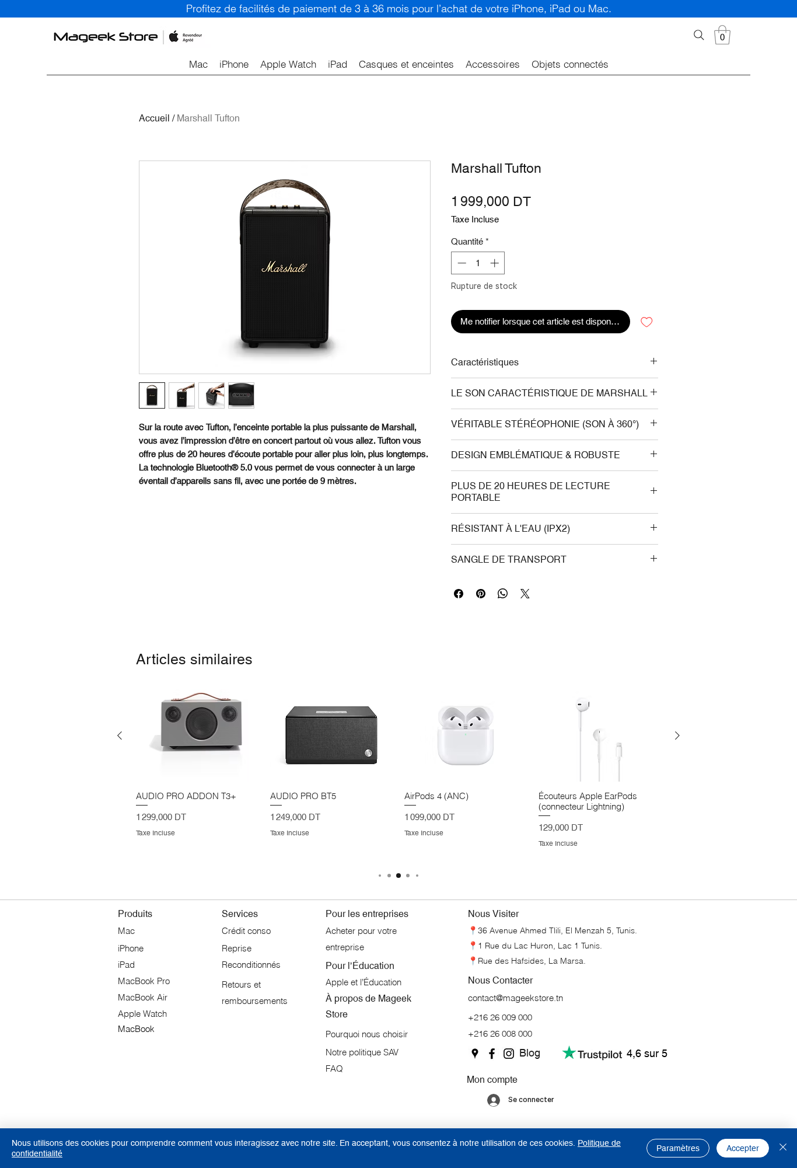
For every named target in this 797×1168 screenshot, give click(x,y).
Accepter (742, 1148)
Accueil (154, 118)
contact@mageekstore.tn (515, 997)
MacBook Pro (144, 980)
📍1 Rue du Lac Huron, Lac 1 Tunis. (535, 945)
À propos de (352, 998)
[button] (722, 34)
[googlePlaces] (475, 1054)
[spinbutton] (478, 263)
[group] (398, 774)
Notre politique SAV (362, 1052)
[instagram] (509, 1054)
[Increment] (496, 263)
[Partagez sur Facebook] (459, 594)
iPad (126, 964)
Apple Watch (142, 1013)
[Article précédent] (120, 735)
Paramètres (678, 1148)
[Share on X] (525, 594)
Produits (135, 913)
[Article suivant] (677, 735)
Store (337, 1014)
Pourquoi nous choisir (367, 1034)
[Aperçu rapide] (197, 735)
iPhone (132, 948)
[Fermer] (783, 1148)
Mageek (394, 998)
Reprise (238, 948)
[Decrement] (461, 263)
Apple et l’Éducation (363, 982)
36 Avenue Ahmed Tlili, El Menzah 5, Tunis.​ (557, 930)
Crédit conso (246, 930)
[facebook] (492, 1054)
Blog (529, 1053)
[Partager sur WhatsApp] (503, 594)
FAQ (334, 1068)
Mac (126, 930)
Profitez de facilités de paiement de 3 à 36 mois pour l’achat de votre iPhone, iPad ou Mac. (398, 8)
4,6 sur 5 (647, 1053)
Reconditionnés (251, 964)
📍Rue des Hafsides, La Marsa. (527, 961)
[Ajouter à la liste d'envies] (647, 322)
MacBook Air (142, 997)
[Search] (699, 35)
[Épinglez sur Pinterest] (481, 594)
